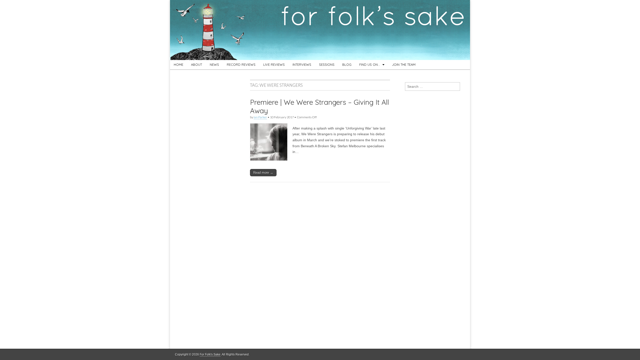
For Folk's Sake (210, 354)
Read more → (263, 172)
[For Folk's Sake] (320, 30)
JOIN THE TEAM (404, 64)
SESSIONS (326, 64)
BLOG (347, 64)
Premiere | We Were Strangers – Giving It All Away (319, 106)
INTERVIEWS (301, 64)
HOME (178, 64)
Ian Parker (260, 117)
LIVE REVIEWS (274, 64)
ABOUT (196, 64)
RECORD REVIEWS (241, 64)
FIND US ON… (369, 64)
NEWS (214, 64)
